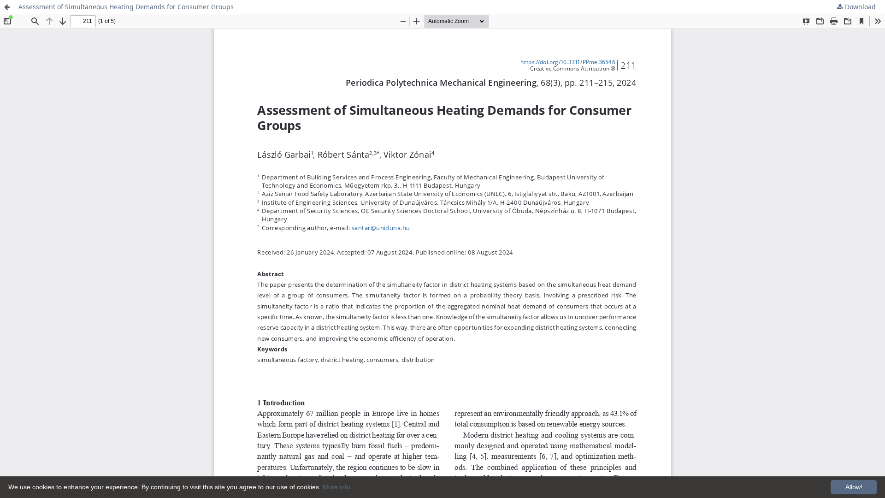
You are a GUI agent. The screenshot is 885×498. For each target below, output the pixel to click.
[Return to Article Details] (7, 7)
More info (336, 487)
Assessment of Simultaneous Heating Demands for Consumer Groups (126, 6)
